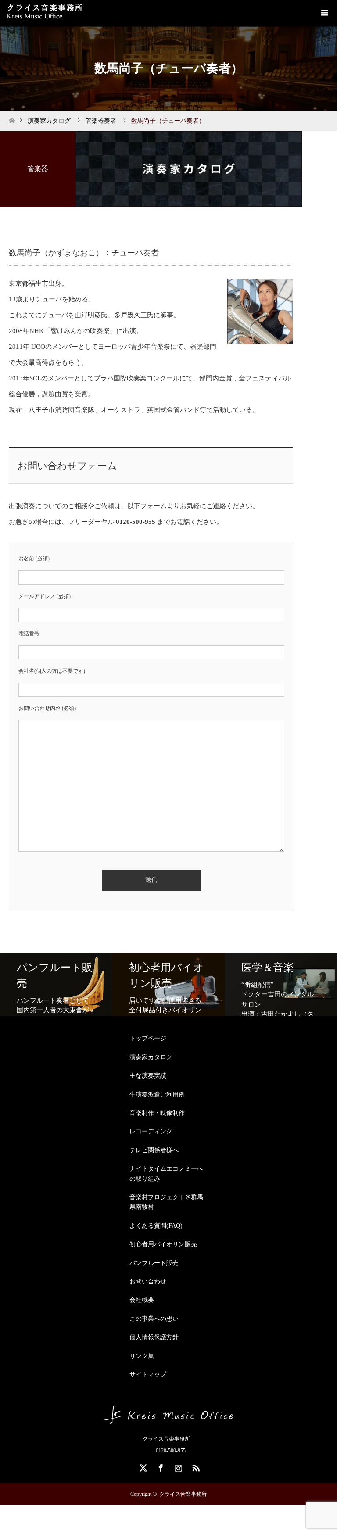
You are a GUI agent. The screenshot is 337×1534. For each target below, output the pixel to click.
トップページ (147, 1038)
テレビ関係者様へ (154, 1150)
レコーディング (150, 1131)
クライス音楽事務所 (183, 1494)
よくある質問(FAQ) (156, 1225)
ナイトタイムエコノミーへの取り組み (166, 1173)
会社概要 (141, 1300)
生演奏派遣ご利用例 (157, 1094)
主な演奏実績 (147, 1075)
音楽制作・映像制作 (157, 1113)
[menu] (324, 13)
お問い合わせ (147, 1281)
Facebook (159, 1466)
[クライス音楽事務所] (168, 1420)
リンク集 (141, 1356)
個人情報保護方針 (154, 1337)
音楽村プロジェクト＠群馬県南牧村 (166, 1202)
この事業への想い (154, 1318)
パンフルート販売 (154, 1263)
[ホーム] (11, 118)
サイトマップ (147, 1374)
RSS (194, 1466)
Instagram (177, 1466)
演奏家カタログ (150, 1057)
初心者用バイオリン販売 (163, 1244)
